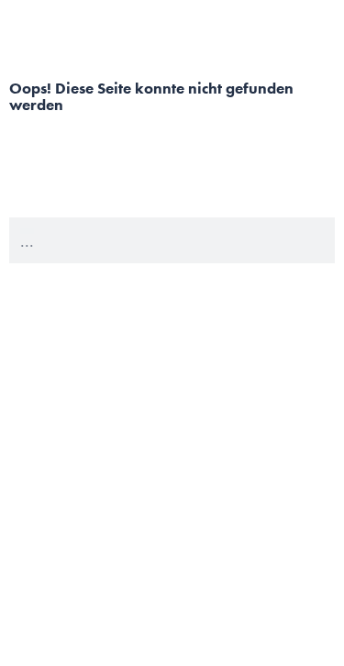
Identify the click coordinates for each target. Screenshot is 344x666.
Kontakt (307, 513)
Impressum (299, 552)
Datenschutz (295, 572)
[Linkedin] (313, 635)
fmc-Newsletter (288, 533)
